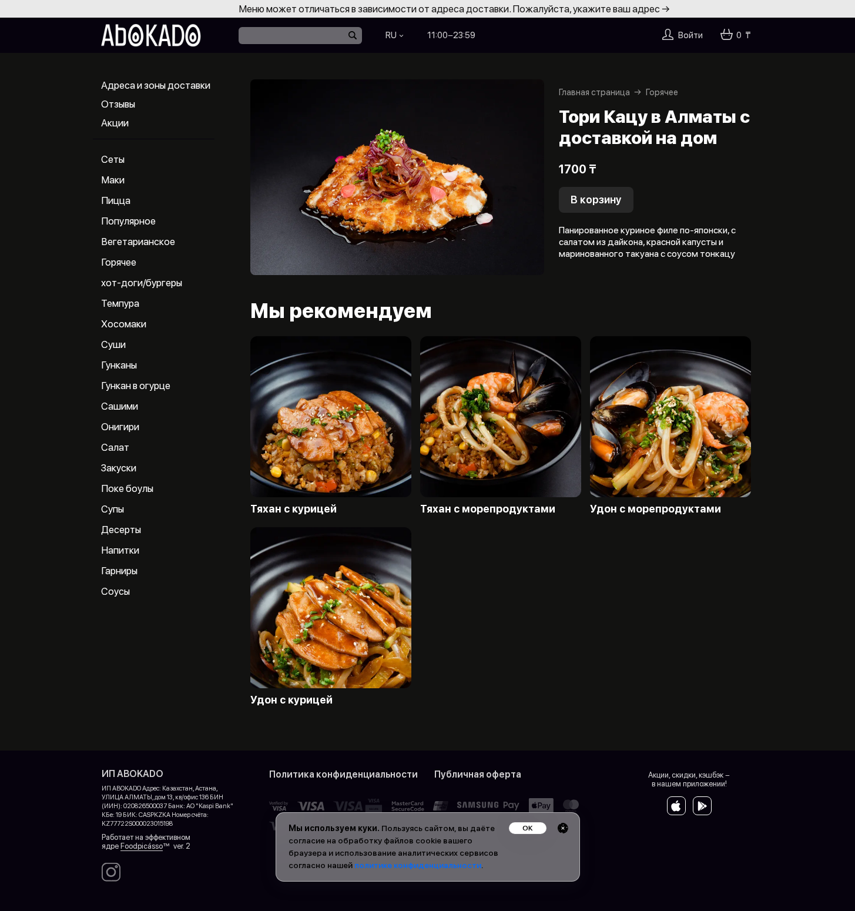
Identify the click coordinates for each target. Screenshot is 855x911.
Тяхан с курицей (293, 509)
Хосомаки (123, 324)
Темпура (120, 303)
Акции (115, 123)
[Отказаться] (563, 828)
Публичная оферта (477, 774)
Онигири (120, 427)
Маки (113, 180)
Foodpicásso (141, 846)
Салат (115, 447)
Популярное (128, 221)
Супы (112, 509)
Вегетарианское (138, 241)
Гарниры (119, 571)
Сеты (113, 159)
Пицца (115, 200)
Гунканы (119, 365)
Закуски (118, 468)
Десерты (121, 529)
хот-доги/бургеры (141, 283)
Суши (113, 344)
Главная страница (594, 92)
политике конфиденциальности (417, 865)
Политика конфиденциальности (343, 774)
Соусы (115, 591)
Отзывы (118, 104)
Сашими (119, 406)
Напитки (120, 550)
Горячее (118, 262)
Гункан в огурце (135, 385)
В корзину (596, 199)
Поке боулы (127, 488)
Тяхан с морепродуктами (487, 509)
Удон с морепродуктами (655, 509)
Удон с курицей (291, 700)
